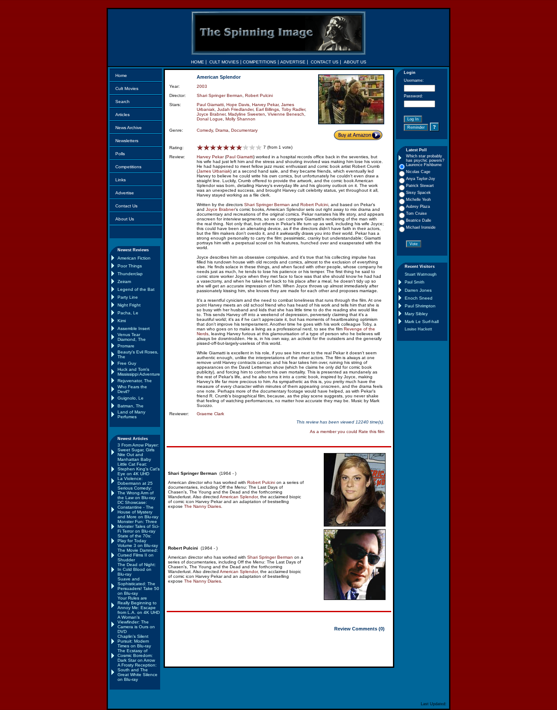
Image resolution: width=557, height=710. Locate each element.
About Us (124, 219)
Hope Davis (237, 104)
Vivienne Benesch (286, 114)
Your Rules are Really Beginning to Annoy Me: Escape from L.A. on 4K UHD (138, 605)
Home (121, 75)
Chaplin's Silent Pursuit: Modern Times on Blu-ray (134, 641)
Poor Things (129, 265)
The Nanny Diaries (202, 506)
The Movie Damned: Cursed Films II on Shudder (137, 555)
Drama (221, 130)
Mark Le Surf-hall (422, 321)
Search (122, 101)
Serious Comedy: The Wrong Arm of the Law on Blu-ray (136, 493)
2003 (202, 86)
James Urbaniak (214, 171)
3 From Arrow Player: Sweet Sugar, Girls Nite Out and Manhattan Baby (138, 452)
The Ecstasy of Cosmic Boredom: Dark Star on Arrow (136, 655)
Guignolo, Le (130, 398)
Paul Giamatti (210, 104)
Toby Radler (293, 109)
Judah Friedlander (235, 109)
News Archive (128, 127)
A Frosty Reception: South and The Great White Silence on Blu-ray (137, 672)
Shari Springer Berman (219, 95)
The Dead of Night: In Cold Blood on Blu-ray (136, 569)
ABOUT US (355, 62)
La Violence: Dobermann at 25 (135, 481)
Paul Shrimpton (420, 305)
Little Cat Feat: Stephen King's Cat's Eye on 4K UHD (138, 469)
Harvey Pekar (265, 104)
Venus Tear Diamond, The (131, 337)
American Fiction (134, 258)
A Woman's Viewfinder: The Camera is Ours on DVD (136, 624)
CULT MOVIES (224, 62)
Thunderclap (130, 273)
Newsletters (126, 140)
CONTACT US (325, 62)
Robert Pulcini (259, 95)
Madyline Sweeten (246, 114)
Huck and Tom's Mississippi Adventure (138, 372)
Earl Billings (267, 109)
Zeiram (124, 281)
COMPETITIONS (259, 62)
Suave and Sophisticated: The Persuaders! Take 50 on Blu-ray (138, 586)
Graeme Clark (210, 413)
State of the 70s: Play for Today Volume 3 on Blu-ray (137, 540)
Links (120, 179)
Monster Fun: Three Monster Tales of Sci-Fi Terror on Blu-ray (138, 526)
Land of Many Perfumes (131, 414)
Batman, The (130, 405)
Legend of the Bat (135, 289)
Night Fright (129, 305)
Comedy (205, 130)
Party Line (127, 297)
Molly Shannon (240, 119)
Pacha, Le (127, 312)
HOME (197, 62)
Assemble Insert (133, 328)
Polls (120, 153)
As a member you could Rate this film (347, 431)
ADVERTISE (292, 62)
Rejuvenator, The (134, 380)
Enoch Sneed (419, 298)
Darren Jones (418, 290)
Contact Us (126, 205)
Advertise (124, 192)
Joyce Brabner (211, 114)
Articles (122, 114)
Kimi (121, 320)
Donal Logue (210, 119)
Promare (125, 345)
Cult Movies (126, 88)
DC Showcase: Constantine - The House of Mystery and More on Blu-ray (137, 509)
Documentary (244, 130)
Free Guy (126, 363)
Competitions (128, 166)
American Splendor (239, 496)
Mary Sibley (416, 313)
